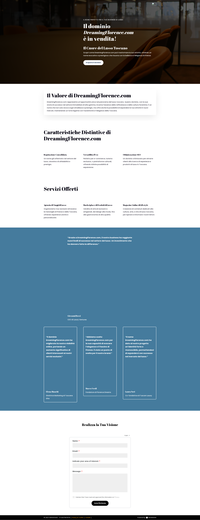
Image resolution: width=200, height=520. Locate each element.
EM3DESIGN (152, 517)
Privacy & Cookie (77, 517)
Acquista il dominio (93, 63)
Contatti (87, 517)
